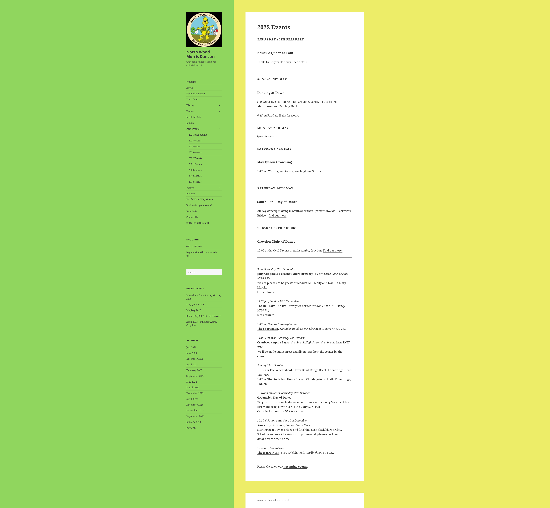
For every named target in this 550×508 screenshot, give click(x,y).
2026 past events (198, 134)
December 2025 (195, 358)
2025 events (195, 140)
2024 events (195, 146)
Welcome (191, 81)
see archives (266, 292)
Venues (190, 111)
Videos (190, 187)
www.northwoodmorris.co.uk (273, 500)
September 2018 (195, 416)
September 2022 (195, 376)
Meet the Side (193, 117)
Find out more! (332, 250)
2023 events (195, 152)
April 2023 (192, 364)
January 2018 (193, 422)
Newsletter (192, 211)
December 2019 (195, 393)
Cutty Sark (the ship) (197, 223)
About (189, 87)
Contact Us (192, 217)
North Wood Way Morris (199, 199)
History (190, 105)
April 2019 (192, 399)
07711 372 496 (194, 246)
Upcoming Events (195, 93)
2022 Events (195, 158)
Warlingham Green (280, 171)
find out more (277, 215)
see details (301, 62)
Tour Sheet (192, 99)
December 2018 (195, 404)
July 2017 (191, 427)
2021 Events (195, 164)
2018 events (195, 181)
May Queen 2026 (195, 304)
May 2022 (191, 381)
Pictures (190, 193)
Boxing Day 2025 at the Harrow (203, 316)
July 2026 (191, 347)
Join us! (190, 123)
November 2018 (195, 410)
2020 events (195, 170)
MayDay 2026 (193, 310)
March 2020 (192, 387)
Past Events (193, 128)
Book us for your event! (199, 205)
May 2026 (191, 353)
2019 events (195, 175)
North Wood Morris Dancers (200, 54)
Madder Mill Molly (309, 283)
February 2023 (194, 370)
